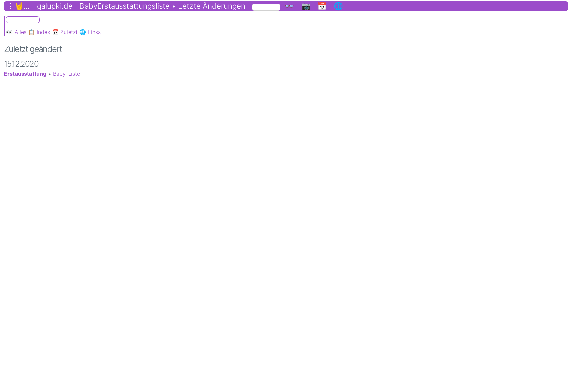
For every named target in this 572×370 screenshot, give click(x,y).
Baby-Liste (66, 73)
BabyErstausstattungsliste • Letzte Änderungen (162, 6)
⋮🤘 (15, 6)
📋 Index (39, 32)
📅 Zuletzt (65, 32)
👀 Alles (16, 32)
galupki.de (55, 6)
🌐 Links (90, 32)
